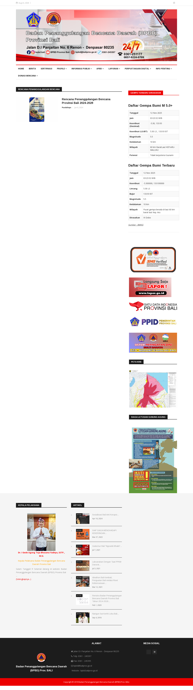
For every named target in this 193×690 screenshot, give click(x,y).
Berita (32, 68)
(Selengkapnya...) (23, 579)
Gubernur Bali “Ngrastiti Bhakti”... (107, 546)
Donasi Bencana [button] (27, 75)
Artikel (79, 514)
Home (21, 68)
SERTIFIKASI (46, 68)
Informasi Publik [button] (80, 68)
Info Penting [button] (163, 68)
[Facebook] (170, 2)
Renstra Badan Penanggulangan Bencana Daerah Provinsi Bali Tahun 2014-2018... (107, 598)
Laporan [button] (114, 68)
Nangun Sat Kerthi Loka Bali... (105, 614)
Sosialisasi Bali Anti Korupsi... (105, 515)
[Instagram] (174, 2)
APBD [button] (99, 68)
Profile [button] (61, 68)
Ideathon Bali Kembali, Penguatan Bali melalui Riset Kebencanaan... (105, 580)
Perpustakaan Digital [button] (137, 68)
